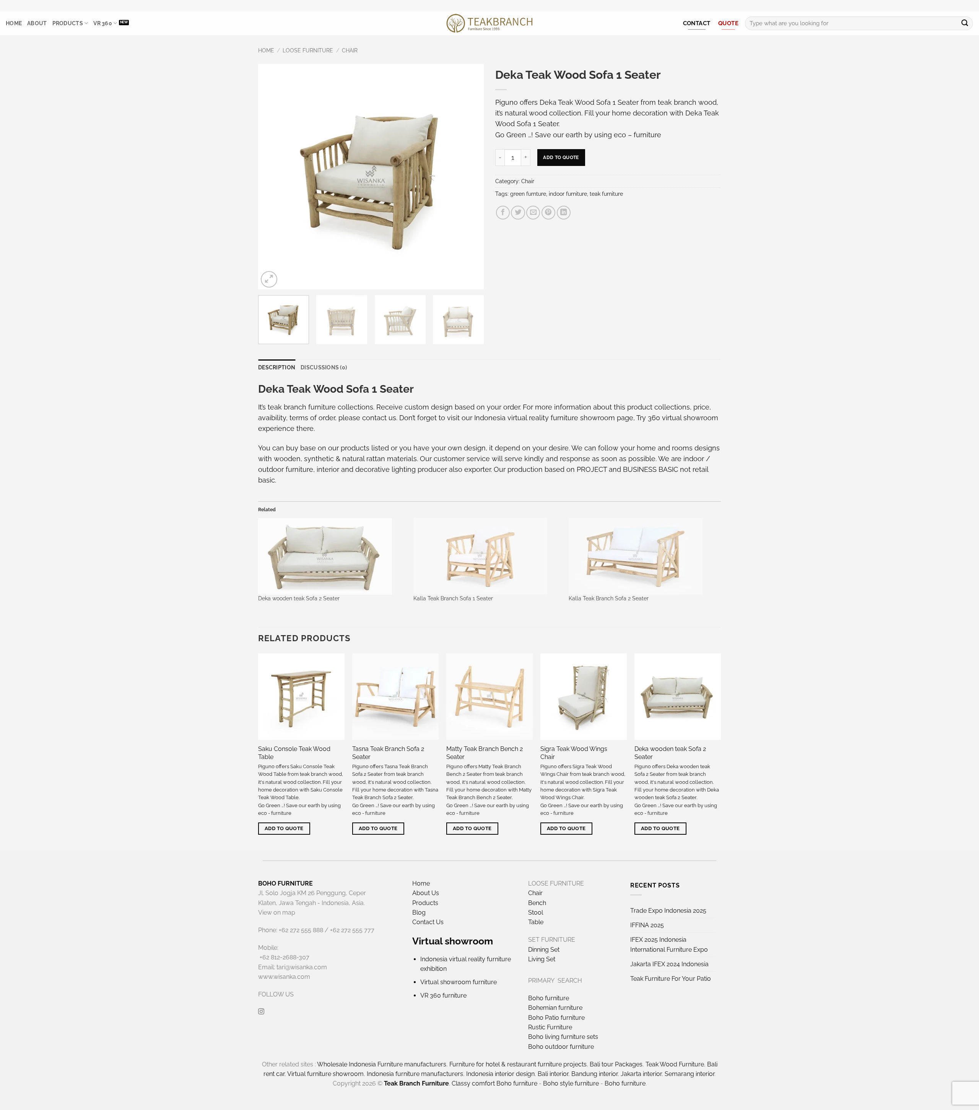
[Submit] (965, 23)
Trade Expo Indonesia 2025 (668, 910)
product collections (658, 407)
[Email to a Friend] (533, 212)
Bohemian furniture (555, 1007)
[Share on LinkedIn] (564, 212)
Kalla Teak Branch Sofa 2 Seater (609, 598)
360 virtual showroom (683, 418)
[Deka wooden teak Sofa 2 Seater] (332, 556)
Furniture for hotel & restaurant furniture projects (518, 1064)
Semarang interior (689, 1073)
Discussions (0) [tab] (324, 367)
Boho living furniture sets (563, 1036)
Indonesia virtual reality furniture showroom (544, 418)
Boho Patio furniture (556, 1017)
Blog (419, 912)
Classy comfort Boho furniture (494, 1083)
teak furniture (606, 194)
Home (14, 23)
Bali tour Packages (616, 1064)
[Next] (469, 176)
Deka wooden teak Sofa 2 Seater (299, 598)
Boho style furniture (571, 1083)
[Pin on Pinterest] (548, 212)
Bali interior (553, 1073)
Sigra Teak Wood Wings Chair (573, 753)
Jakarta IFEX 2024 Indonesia (669, 964)
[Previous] (272, 176)
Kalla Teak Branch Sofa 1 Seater (453, 598)
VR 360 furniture (443, 995)
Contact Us (428, 922)
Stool (535, 912)
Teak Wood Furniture (675, 1064)
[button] (269, 279)
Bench (537, 903)
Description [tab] (276, 367)
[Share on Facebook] (503, 212)
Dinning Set (543, 949)
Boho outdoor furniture (561, 1046)
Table (535, 922)
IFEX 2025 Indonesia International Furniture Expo (669, 944)
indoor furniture (568, 194)
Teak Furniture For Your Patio (670, 978)
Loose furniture (308, 50)
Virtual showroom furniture (458, 982)
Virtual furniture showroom (325, 1073)
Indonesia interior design (500, 1073)
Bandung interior (594, 1073)
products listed (365, 448)
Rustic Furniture (550, 1027)
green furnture (528, 194)
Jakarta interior (641, 1073)
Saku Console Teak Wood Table (294, 753)
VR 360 (102, 23)
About (37, 23)
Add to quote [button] (284, 828)
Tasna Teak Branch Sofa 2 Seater (388, 753)
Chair (350, 50)
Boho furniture (548, 998)
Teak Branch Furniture (416, 1083)
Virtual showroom (452, 941)
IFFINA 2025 (647, 925)
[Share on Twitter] (518, 212)
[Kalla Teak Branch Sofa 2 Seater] (642, 556)
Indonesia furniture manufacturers (415, 1073)
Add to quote (561, 157)
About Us (425, 893)
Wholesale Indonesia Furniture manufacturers (381, 1064)
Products (67, 23)
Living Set (541, 959)
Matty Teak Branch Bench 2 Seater (484, 753)
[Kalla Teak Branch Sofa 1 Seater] (487, 556)
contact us (379, 418)
